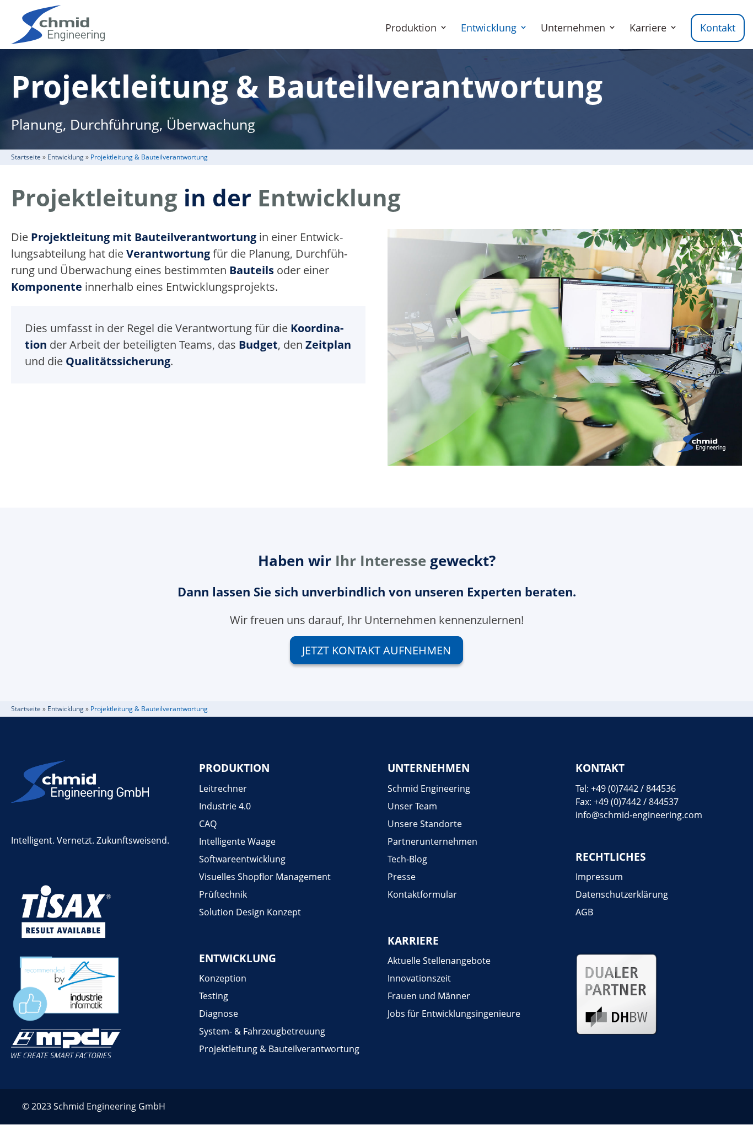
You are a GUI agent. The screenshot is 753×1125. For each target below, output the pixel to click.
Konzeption (222, 978)
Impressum (599, 877)
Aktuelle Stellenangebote (439, 961)
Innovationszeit (419, 978)
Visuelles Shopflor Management (265, 877)
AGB (584, 912)
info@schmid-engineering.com (638, 815)
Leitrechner (223, 788)
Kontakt (717, 27)
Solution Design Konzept (250, 912)
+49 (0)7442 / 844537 (636, 802)
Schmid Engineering (429, 788)
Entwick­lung (65, 157)
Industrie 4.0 (225, 806)
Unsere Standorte (425, 824)
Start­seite (26, 157)
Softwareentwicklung (242, 859)
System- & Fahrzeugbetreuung (262, 1031)
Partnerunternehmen (432, 841)
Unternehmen (573, 27)
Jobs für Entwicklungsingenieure (454, 1013)
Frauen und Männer (429, 996)
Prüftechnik (223, 894)
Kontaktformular (422, 894)
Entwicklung (489, 27)
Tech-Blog (407, 859)
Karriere (648, 27)
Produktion (411, 27)
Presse (402, 877)
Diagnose (218, 1013)
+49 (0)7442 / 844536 (633, 788)
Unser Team (412, 806)
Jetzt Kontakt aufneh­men (376, 650)
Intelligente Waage (237, 841)
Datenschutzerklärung (621, 894)
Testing (213, 996)
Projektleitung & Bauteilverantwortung (279, 1049)
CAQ (208, 824)
